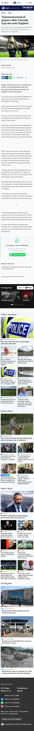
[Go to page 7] (21, 304)
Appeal (20, 691)
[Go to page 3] (15, 304)
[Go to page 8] (22, 304)
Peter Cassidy (6, 65)
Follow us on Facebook (12, 699)
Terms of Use (14, 711)
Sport (10, 13)
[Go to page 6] (19, 304)
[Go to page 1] (12, 304)
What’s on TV (6, 691)
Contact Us (4, 713)
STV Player (5, 688)
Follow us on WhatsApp (12, 702)
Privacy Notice (23, 711)
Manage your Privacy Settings (11, 719)
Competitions (22, 688)
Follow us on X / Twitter (12, 695)
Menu (6, 3)
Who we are (4, 711)
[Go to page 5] (18, 304)
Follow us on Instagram (12, 706)
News (4, 13)
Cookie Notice (13, 713)
